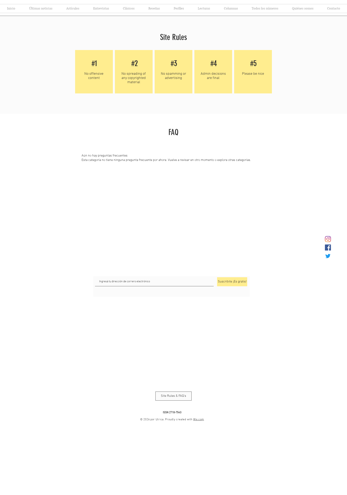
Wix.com (198, 419)
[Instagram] (328, 239)
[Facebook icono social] (328, 247)
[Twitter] (328, 256)
